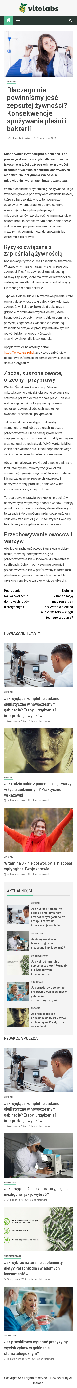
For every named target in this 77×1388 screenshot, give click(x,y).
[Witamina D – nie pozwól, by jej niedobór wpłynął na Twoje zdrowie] (38, 830)
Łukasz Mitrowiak (20, 138)
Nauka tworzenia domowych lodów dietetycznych (17, 599)
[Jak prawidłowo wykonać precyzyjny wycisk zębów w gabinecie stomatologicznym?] (18, 991)
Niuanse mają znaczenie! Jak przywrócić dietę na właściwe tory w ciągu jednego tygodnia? (57, 604)
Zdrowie (11, 81)
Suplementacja (39, 956)
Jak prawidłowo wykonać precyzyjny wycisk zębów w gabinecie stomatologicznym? (36, 1347)
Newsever (57, 1378)
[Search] (70, 20)
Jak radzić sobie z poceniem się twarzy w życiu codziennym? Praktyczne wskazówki (37, 789)
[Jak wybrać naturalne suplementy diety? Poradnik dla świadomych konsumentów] (18, 965)
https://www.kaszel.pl (19, 352)
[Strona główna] (8, 20)
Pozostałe (37, 934)
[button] (18, 20)
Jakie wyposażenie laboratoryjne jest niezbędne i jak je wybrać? (48, 943)
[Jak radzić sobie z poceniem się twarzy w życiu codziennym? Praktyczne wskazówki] (38, 750)
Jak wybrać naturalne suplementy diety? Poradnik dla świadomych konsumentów (49, 967)
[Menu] (18, 20)
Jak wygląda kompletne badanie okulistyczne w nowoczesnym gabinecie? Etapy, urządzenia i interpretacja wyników (48, 917)
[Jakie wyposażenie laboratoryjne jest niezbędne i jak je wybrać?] (18, 941)
